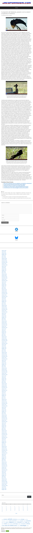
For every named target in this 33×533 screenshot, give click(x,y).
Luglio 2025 (4, 267)
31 (2, 511)
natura (5, 523)
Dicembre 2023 (4, 292)
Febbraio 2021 (4, 336)
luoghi (26, 522)
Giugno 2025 (4, 268)
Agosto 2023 (4, 297)
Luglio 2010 (4, 472)
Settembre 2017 (4, 390)
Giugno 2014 (4, 441)
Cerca (3, 495)
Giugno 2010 (4, 473)
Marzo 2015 (4, 429)
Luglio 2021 (4, 330)
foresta (2, 522)
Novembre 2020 (4, 340)
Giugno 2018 (4, 378)
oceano (9, 523)
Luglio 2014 (4, 439)
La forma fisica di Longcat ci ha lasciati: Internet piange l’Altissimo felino (14, 196)
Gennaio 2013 (4, 463)
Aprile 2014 (4, 443)
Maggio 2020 (4, 348)
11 (6, 507)
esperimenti (23, 192)
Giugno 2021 (4, 331)
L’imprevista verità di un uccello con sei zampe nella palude (14, 185)
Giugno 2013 (4, 456)
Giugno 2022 (4, 315)
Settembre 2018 (4, 374)
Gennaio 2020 (4, 353)
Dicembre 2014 (4, 433)
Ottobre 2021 (4, 326)
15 (23, 507)
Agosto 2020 (4, 344)
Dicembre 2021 (4, 323)
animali (6, 192)
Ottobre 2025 (4, 263)
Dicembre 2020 (4, 339)
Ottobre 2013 (4, 451)
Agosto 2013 (4, 454)
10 (2, 507)
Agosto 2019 (4, 360)
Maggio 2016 (4, 411)
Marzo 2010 (4, 477)
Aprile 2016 (4, 412)
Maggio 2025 (4, 270)
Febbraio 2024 (4, 289)
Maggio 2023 (4, 301)
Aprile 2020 (4, 349)
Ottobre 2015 (4, 420)
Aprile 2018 (4, 381)
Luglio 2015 (4, 424)
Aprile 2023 (4, 302)
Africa (3, 192)
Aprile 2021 (4, 334)
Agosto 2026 (4, 250)
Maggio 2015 (4, 426)
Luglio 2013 (4, 455)
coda (11, 192)
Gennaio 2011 (4, 468)
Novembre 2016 (4, 403)
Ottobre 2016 (4, 404)
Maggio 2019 (4, 364)
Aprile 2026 (4, 255)
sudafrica (24, 194)
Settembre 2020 (4, 343)
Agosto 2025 (4, 266)
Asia (20, 519)
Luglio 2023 (4, 298)
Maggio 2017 (4, 395)
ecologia (21, 520)
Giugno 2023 (4, 300)
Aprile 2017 (4, 396)
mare (28, 522)
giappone (7, 522)
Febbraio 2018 (4, 383)
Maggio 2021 (4, 332)
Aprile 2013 (4, 459)
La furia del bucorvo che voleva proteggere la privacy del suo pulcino (15, 187)
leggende (23, 522)
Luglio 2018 (4, 377)
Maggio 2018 (4, 379)
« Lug (16, 513)
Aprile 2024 (4, 287)
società (3, 525)
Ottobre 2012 (4, 467)
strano (15, 525)
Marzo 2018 (4, 382)
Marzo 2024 (4, 288)
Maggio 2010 (4, 475)
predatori (19, 523)
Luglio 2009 (4, 486)
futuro (4, 522)
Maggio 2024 (4, 285)
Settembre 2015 (4, 421)
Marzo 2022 (4, 319)
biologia (9, 192)
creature (10, 520)
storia (12, 525)
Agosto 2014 (4, 438)
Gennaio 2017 (4, 400)
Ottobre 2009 (4, 484)
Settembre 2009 (4, 485)
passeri (4, 194)
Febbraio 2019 (4, 368)
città (27, 519)
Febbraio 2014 (4, 446)
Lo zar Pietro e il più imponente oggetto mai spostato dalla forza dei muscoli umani (16, 198)
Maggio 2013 (4, 458)
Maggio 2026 (4, 254)
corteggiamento (18, 192)
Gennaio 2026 (4, 259)
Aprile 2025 (4, 271)
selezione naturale (19, 194)
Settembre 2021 (4, 327)
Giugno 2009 (4, 488)
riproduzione (10, 194)
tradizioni (27, 525)
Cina (25, 519)
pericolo (11, 523)
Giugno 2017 (4, 394)
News (3, 191)
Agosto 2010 (4, 471)
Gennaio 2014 (4, 447)
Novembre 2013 (4, 450)
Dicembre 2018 (4, 370)
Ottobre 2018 (4, 373)
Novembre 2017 (4, 387)
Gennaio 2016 (4, 416)
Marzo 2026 (4, 257)
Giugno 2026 (4, 253)
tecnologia (23, 525)
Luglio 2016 (4, 408)
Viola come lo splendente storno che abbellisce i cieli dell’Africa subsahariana (17, 183)
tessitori (28, 194)
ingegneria (11, 522)
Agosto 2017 (4, 391)
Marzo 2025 (4, 272)
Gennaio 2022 (4, 322)
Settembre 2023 (4, 296)
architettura (14, 519)
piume (7, 194)
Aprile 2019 (4, 365)
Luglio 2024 (4, 283)
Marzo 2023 (4, 304)
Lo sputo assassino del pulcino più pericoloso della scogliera (14, 184)
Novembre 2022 (4, 309)
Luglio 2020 (4, 345)
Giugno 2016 (4, 409)
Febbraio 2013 (4, 462)
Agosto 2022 (4, 313)
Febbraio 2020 (4, 352)
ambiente (5, 519)
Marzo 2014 (4, 445)
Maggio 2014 (4, 442)
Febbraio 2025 (4, 274)
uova (5, 195)
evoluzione (27, 192)
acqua (2, 519)
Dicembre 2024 (4, 276)
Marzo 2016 (4, 413)
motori (3, 523)
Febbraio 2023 (4, 305)
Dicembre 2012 (4, 464)
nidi (2, 194)
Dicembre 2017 (4, 386)
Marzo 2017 (4, 398)
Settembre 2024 (4, 280)
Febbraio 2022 (4, 321)
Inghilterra (15, 522)
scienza (14, 194)
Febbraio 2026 (4, 258)
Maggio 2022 (4, 317)
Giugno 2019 (4, 362)
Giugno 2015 (4, 425)
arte (18, 519)
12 (10, 507)
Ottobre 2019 (4, 357)
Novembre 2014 (4, 434)
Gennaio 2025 (4, 275)
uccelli (2, 195)
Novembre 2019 (4, 356)
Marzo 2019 (4, 366)
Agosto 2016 (4, 407)
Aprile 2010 (4, 476)
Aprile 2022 (4, 318)
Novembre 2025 (4, 262)
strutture (18, 525)
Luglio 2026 (4, 251)
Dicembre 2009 (4, 481)
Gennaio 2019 (4, 369)
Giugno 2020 (4, 347)
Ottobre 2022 (4, 310)
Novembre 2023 (4, 293)
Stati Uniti (7, 525)
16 (27, 507)
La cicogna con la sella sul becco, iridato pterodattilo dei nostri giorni (15, 186)
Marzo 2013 (4, 460)
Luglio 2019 (4, 361)
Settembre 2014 (4, 437)
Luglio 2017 (4, 392)
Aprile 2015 (4, 428)
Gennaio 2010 (4, 480)
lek (30, 192)
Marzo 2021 (4, 335)
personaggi (15, 523)
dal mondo (14, 520)
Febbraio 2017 (4, 399)
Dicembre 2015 (4, 417)
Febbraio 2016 (4, 415)
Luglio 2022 (4, 314)
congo (14, 192)
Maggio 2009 (4, 489)
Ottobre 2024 (4, 279)
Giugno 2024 (4, 284)
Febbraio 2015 (4, 430)
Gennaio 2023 (4, 306)
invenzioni (19, 522)
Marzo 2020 (4, 351)
